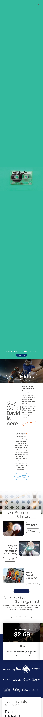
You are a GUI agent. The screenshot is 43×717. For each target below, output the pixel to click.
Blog (9, 711)
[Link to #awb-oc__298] (39, 4)
